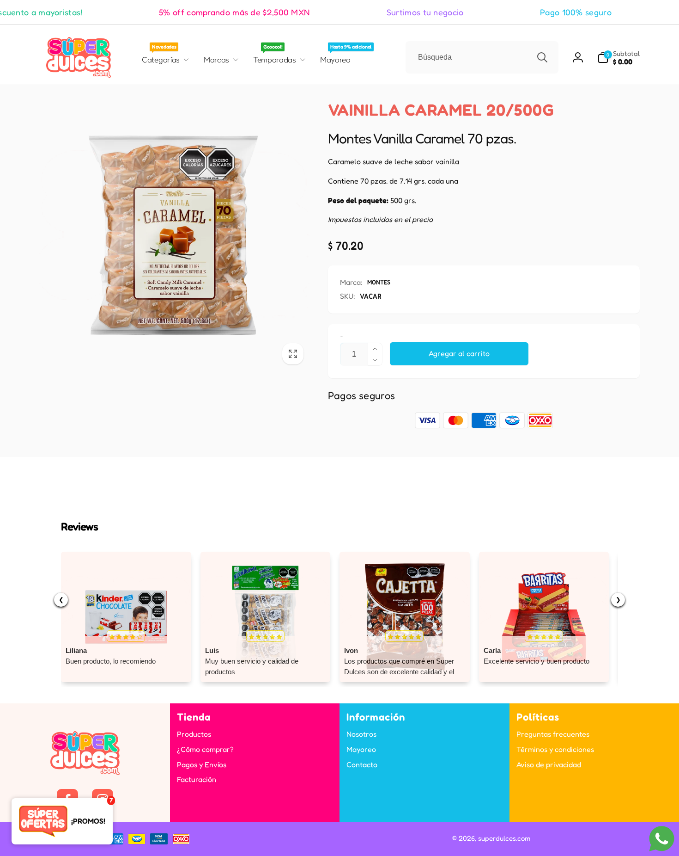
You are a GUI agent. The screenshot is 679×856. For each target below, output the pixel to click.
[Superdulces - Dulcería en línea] (85, 772)
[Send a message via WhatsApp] (661, 838)
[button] (618, 57)
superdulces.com (504, 838)
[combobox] (482, 57)
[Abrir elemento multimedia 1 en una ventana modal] (174, 235)
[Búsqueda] (542, 57)
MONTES (378, 282)
